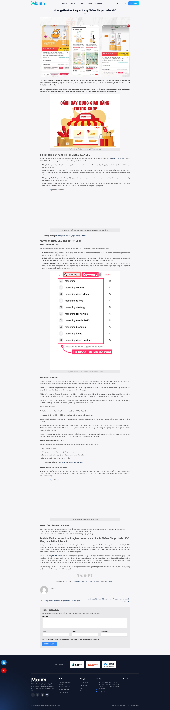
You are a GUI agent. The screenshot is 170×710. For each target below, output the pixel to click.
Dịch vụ (72, 3)
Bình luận (45, 616)
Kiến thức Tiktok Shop (91, 581)
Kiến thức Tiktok (79, 581)
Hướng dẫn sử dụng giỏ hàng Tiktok (71, 236)
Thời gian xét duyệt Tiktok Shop (70, 462)
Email (74, 631)
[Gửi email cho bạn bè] (85, 575)
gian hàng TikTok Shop (117, 158)
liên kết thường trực (108, 581)
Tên (44, 631)
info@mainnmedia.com (106, 692)
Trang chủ (64, 3)
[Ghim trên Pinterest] (88, 575)
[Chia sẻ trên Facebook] (78, 575)
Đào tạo (82, 3)
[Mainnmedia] (38, 3)
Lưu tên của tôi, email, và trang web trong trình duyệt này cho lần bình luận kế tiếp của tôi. (72, 639)
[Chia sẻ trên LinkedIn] (91, 575)
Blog (73, 581)
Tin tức (90, 3)
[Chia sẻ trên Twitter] (81, 575)
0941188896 (102, 689)
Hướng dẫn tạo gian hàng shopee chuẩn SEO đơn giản (61, 601)
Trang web (104, 631)
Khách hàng (98, 3)
